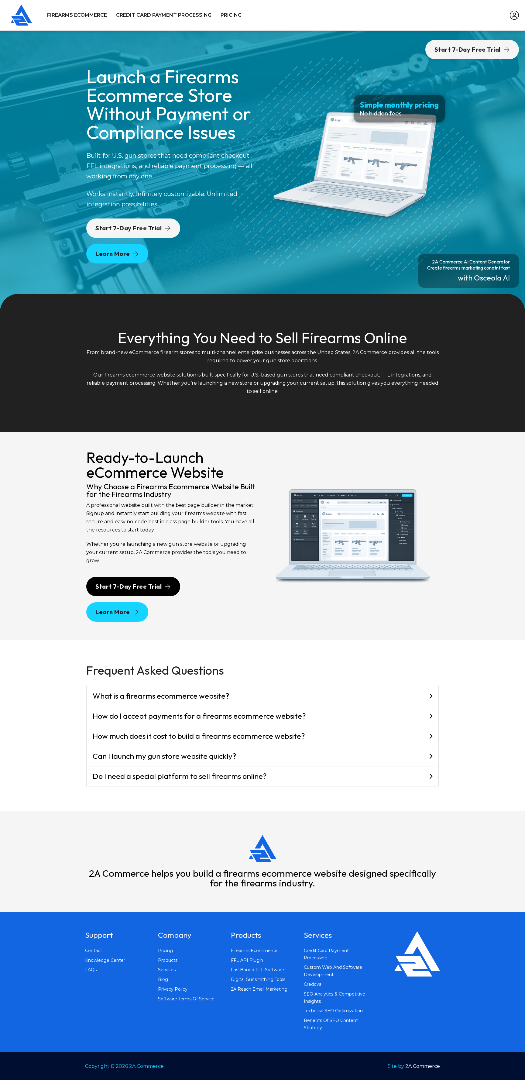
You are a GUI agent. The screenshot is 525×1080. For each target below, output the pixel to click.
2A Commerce (422, 1066)
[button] (262, 696)
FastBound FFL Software (257, 969)
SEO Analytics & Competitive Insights (334, 997)
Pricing (231, 15)
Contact (93, 950)
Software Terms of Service (186, 999)
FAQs (91, 969)
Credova (312, 984)
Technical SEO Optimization (333, 1010)
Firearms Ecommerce (77, 15)
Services (167, 969)
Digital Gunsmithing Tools (258, 979)
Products (167, 960)
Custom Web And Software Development (333, 971)
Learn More (112, 253)
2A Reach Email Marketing (259, 989)
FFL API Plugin (247, 960)
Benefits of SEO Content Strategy (331, 1024)
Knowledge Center (105, 960)
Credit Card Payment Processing (163, 15)
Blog (163, 979)
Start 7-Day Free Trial (128, 228)
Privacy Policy (172, 989)
